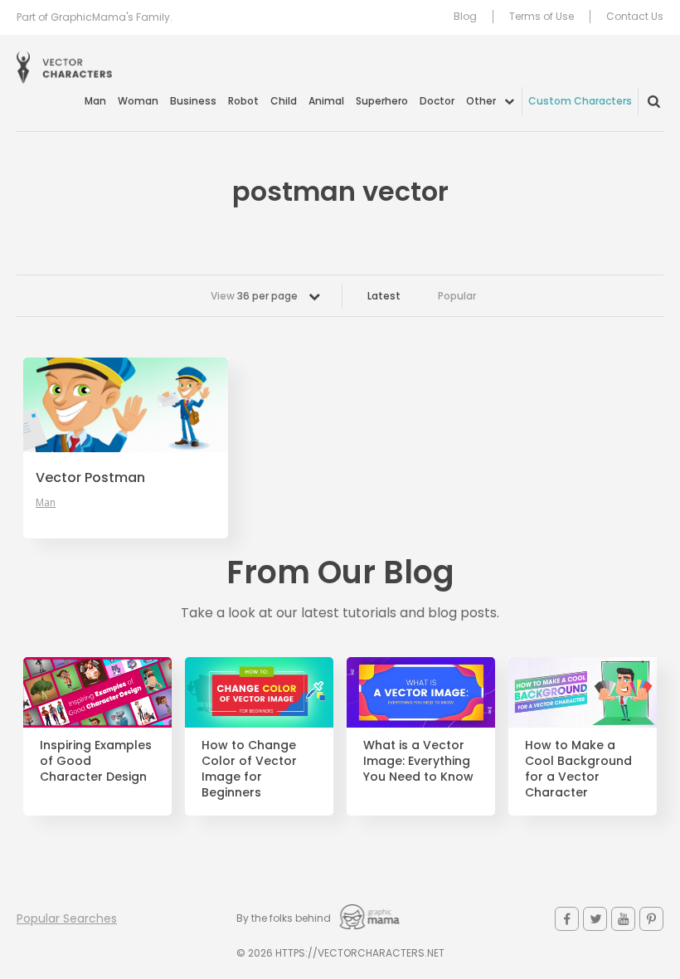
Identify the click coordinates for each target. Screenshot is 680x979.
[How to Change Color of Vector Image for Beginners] (259, 692)
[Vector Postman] (125, 405)
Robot (243, 101)
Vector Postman (90, 478)
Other (481, 101)
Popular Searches (67, 918)
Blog (465, 16)
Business (193, 101)
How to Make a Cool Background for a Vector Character (578, 769)
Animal (326, 101)
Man (95, 101)
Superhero (382, 101)
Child (283, 101)
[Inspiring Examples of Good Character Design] (97, 692)
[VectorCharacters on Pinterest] (651, 919)
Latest (384, 296)
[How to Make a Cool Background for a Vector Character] (582, 692)
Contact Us (634, 16)
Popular (457, 296)
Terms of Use (541, 16)
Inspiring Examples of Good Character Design (96, 761)
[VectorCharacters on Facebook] (567, 919)
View (254, 296)
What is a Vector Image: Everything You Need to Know (418, 761)
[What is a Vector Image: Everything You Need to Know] (421, 692)
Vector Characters (64, 67)
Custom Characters (580, 101)
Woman (138, 101)
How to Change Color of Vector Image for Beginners (249, 769)
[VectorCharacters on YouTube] (623, 919)
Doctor (437, 101)
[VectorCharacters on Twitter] (595, 919)
